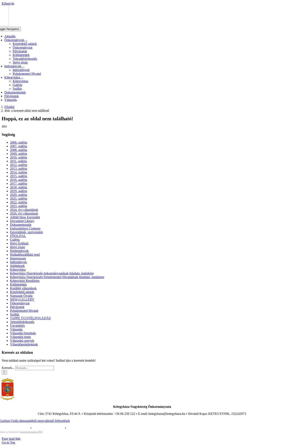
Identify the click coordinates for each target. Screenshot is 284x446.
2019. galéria (18, 191)
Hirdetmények (19, 251)
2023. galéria (18, 206)
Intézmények (18, 262)
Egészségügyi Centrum (25, 228)
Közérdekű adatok (22, 292)
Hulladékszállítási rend (25, 254)
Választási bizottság (23, 333)
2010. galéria (18, 157)
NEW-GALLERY (22, 299)
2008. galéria (18, 150)
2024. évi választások (24, 209)
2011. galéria (18, 161)
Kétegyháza (18, 269)
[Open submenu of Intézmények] (23, 67)
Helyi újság (17, 247)
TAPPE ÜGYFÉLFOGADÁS (30, 318)
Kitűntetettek (18, 284)
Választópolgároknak (24, 344)
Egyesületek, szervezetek (26, 232)
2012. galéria (18, 165)
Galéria (15, 239)
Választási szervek (22, 340)
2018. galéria (18, 187)
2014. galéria (18, 172)
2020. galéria (18, 195)
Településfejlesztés (22, 322)
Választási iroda (20, 337)
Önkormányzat (20, 303)
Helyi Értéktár (19, 243)
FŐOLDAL (18, 236)
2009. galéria (18, 153)
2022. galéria (18, 202)
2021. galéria (18, 198)
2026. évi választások (24, 213)
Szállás (14, 314)
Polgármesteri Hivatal (24, 310)
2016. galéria (18, 180)
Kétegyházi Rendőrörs (25, 281)
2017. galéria (18, 183)
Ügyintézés (17, 325)
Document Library (22, 221)
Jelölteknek (17, 266)
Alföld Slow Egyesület (25, 217)
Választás (16, 329)
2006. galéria (18, 142)
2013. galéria (18, 168)
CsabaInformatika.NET (31, 432)
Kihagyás (8, 3)
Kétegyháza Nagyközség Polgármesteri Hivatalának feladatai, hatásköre (57, 277)
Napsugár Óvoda (21, 295)
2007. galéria (18, 146)
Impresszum (18, 258)
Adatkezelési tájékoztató (48, 428)
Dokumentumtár (20, 224)
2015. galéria (18, 176)
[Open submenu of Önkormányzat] (25, 41)
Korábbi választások (23, 288)
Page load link (11, 438)
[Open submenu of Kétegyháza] (21, 78)
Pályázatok (17, 307)
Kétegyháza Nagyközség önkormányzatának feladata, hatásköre (52, 273)
